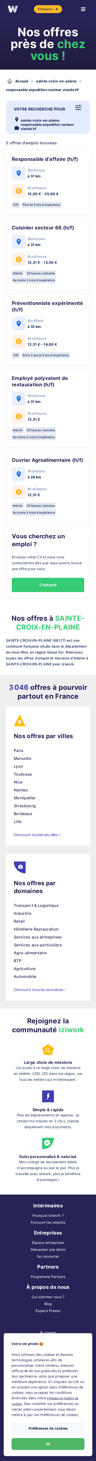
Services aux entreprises (38, 937)
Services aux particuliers (38, 944)
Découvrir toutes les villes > (37, 834)
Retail (19, 921)
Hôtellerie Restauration (36, 929)
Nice (18, 782)
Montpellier (25, 797)
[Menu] (83, 9)
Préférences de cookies (48, 1428)
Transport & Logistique (36, 905)
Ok (48, 1444)
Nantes (21, 789)
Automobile (25, 976)
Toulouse (23, 774)
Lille (18, 821)
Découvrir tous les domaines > (40, 989)
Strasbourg (25, 805)
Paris (19, 750)
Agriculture (25, 968)
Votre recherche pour (39, 109)
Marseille (22, 758)
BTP (17, 960)
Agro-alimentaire (30, 952)
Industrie (22, 913)
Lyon (18, 766)
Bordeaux (23, 813)
